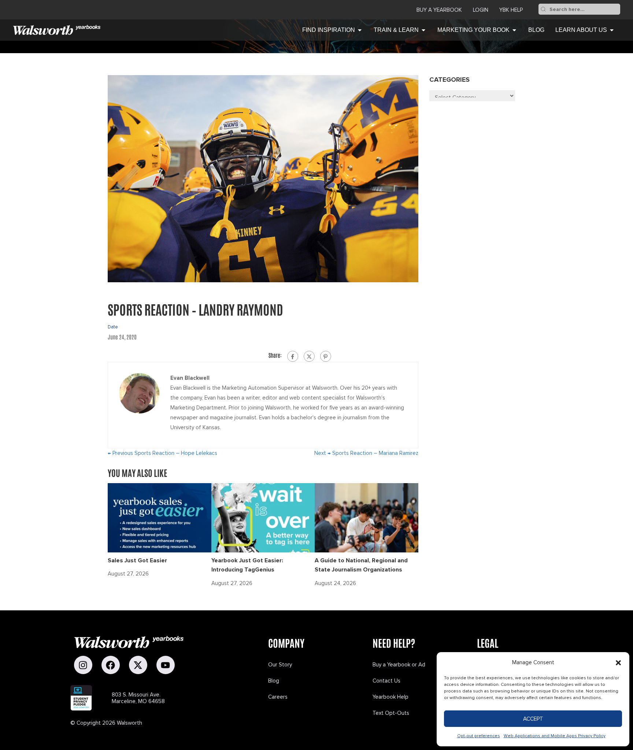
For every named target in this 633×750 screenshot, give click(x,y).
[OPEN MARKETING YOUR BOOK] (514, 30)
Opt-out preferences (478, 736)
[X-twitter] (138, 665)
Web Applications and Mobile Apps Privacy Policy (555, 736)
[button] (618, 662)
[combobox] (584, 9)
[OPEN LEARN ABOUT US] (612, 30)
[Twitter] (309, 356)
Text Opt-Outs (391, 713)
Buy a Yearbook (439, 10)
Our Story (280, 664)
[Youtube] (165, 665)
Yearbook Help (390, 697)
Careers (278, 697)
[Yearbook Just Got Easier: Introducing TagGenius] (263, 517)
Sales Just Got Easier (137, 560)
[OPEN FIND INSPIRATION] (360, 30)
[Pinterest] (325, 356)
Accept (533, 719)
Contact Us (386, 680)
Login (480, 10)
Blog (273, 680)
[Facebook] (292, 356)
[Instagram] (83, 665)
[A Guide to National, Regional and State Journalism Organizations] (366, 517)
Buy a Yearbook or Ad (399, 664)
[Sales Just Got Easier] (159, 517)
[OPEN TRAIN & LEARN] (423, 30)
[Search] (543, 9)
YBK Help (511, 10)
